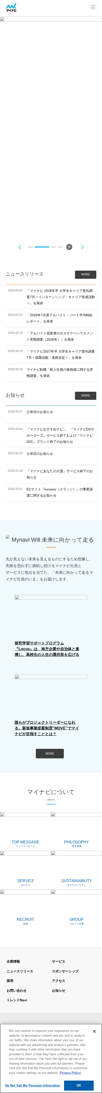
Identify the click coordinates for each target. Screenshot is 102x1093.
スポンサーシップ (65, 971)
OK (79, 1085)
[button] (20, 247)
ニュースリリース (20, 971)
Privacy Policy (70, 1073)
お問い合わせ (17, 990)
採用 (10, 981)
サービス (58, 961)
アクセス (58, 981)
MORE (85, 274)
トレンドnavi (17, 1000)
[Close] (94, 1031)
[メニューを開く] (93, 7)
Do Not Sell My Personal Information (32, 1085)
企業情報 (13, 961)
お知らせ (58, 990)
